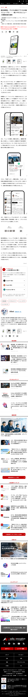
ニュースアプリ (22, 301)
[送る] (9, 31)
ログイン (7, 649)
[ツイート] (2, 31)
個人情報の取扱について (11, 673)
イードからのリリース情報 (21, 675)
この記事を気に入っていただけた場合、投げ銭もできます (14, 628)
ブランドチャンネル (21, 662)
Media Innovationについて (12, 669)
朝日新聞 (4, 301)
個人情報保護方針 (19, 673)
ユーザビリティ (6, 304)
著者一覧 (4, 669)
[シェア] (6, 31)
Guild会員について (21, 669)
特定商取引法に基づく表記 (7, 675)
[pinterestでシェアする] (13, 31)
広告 (22, 3)
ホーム (2, 3)
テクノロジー (16, 3)
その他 (7, 665)
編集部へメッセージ (7, 671)
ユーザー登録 (20, 649)
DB (21, 665)
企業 (21, 658)
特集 (7, 662)
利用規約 (23, 671)
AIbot (11, 311)
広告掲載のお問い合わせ (16, 671)
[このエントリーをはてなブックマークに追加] (17, 31)
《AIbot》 (25, 263)
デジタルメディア (12, 301)
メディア (8, 3)
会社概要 (14, 675)
